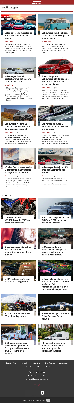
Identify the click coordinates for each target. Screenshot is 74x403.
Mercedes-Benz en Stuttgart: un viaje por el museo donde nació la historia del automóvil (54, 251)
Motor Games (28, 366)
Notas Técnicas (50, 363)
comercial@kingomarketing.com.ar (37, 379)
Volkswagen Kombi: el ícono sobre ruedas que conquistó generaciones (55, 36)
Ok (48, 400)
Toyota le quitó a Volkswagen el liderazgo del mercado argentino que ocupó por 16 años (55, 80)
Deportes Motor (11, 363)
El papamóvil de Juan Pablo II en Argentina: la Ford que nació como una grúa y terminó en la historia (17, 348)
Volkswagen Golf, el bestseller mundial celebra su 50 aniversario (18, 79)
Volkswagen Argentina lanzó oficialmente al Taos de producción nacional (17, 127)
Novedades (9, 42)
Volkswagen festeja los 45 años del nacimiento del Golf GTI (55, 170)
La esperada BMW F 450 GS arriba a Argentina (18, 315)
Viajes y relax (63, 363)
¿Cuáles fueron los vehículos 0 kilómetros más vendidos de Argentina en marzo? (18, 170)
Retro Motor (46, 42)
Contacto (47, 366)
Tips (38, 366)
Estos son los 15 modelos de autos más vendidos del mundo (18, 36)
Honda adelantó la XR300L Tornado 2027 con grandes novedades (17, 220)
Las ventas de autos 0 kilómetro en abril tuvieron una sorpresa (55, 127)
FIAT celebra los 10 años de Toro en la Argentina (18, 280)
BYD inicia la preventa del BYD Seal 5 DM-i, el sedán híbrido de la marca (55, 220)
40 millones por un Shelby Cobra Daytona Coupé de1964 (55, 316)
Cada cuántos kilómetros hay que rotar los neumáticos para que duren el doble (18, 251)
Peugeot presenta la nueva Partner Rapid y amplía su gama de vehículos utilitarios (53, 347)
